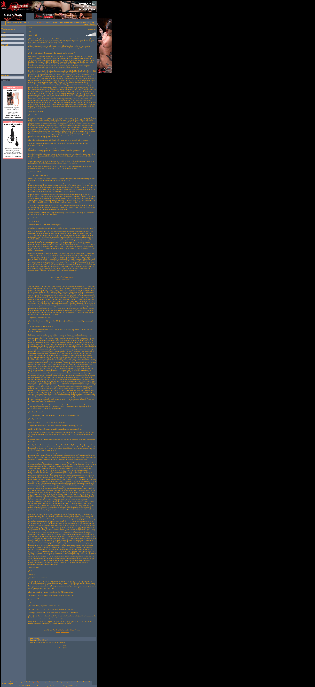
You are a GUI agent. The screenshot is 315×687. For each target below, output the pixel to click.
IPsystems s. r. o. (55, 686)
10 (59, 647)
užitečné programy (66, 22)
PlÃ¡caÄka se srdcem (66, 277)
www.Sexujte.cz (13, 122)
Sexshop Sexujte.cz (62, 279)
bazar (86, 24)
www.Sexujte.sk (12, 88)
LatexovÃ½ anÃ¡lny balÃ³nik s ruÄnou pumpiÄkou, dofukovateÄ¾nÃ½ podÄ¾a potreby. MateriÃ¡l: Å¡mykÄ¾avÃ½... (12, 110)
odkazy (55, 22)
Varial (76, 686)
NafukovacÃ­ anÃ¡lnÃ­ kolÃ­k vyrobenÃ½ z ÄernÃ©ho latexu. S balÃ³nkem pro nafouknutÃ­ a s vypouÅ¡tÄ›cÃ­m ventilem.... (13, 151)
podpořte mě (17, 22)
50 (65, 647)
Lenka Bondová (34, 686)
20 (62, 647)
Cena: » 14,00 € (13, 116)
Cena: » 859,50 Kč (13, 156)
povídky (41, 22)
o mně (9, 22)
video (35, 22)
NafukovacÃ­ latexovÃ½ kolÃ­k (13, 125)
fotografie (27, 22)
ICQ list (91, 22)
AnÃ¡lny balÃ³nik (13, 90)
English (92, 24)
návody (48, 22)
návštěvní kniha (80, 22)
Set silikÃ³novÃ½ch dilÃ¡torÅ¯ (66, 630)
